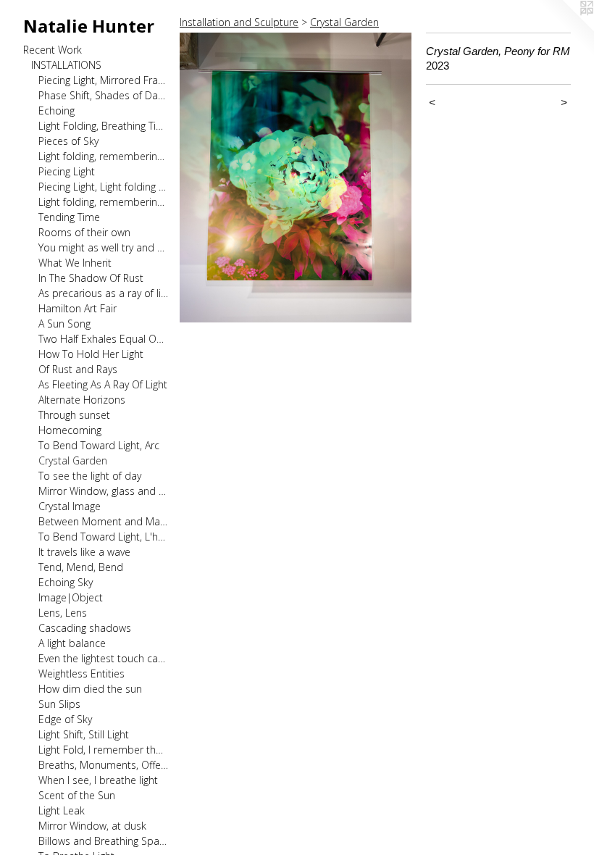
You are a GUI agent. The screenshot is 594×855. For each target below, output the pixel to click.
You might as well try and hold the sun (103, 247)
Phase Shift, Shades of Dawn (103, 95)
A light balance (72, 643)
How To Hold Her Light (90, 354)
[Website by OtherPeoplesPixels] (565, 29)
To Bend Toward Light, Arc (98, 445)
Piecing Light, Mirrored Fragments (103, 80)
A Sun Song (64, 323)
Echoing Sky (65, 582)
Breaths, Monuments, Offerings (103, 765)
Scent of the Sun (76, 795)
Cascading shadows (84, 628)
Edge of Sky (65, 719)
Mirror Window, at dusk (92, 826)
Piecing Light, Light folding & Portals (103, 186)
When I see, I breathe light (98, 780)
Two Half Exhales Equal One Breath (103, 339)
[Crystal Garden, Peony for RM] (295, 177)
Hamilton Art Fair (77, 308)
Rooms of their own (84, 232)
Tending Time (69, 217)
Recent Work (52, 50)
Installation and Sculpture (239, 22)
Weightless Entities (81, 673)
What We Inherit (75, 263)
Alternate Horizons (81, 399)
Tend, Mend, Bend (80, 567)
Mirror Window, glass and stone (103, 491)
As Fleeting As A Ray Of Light (102, 384)
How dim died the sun (90, 689)
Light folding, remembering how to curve (103, 202)
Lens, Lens (62, 613)
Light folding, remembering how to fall (103, 156)
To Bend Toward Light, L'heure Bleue (103, 536)
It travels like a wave (84, 552)
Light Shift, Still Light (83, 734)
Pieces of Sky (68, 141)
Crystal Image (69, 506)
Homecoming (69, 430)
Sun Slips (59, 704)
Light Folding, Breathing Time (103, 126)
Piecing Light (66, 171)
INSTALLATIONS (66, 65)
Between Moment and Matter (103, 521)
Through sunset (74, 415)
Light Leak (61, 810)
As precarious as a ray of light (103, 293)
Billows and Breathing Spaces (103, 841)
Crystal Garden (72, 460)
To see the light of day (89, 476)
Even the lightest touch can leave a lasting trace (103, 658)
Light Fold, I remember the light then (103, 749)
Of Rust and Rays (77, 369)
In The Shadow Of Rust (90, 278)
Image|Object (70, 597)
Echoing (56, 110)
